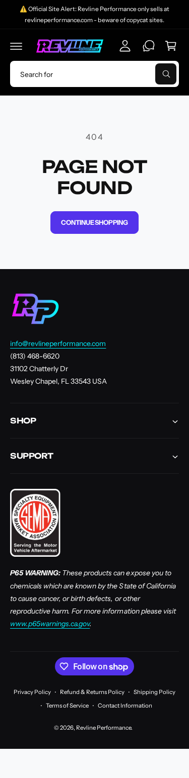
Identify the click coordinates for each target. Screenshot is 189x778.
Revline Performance (103, 727)
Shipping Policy (154, 692)
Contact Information (125, 705)
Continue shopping (94, 222)
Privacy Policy (32, 692)
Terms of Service (67, 705)
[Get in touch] (149, 46)
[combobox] (94, 74)
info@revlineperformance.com (58, 343)
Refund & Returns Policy (92, 692)
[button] (16, 46)
